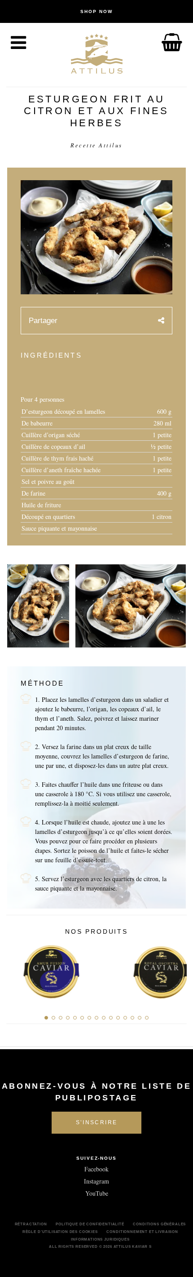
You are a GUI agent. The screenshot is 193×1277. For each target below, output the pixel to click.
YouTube (96, 1193)
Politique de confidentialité (90, 1224)
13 (132, 1018)
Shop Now (96, 11)
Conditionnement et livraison (142, 1231)
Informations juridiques (100, 1239)
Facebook (96, 1169)
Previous (16, 969)
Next (177, 969)
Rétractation (31, 1224)
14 (139, 1018)
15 (147, 1018)
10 (111, 1018)
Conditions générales (159, 1224)
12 (125, 1018)
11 (118, 1018)
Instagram (96, 1181)
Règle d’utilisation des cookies (60, 1231)
